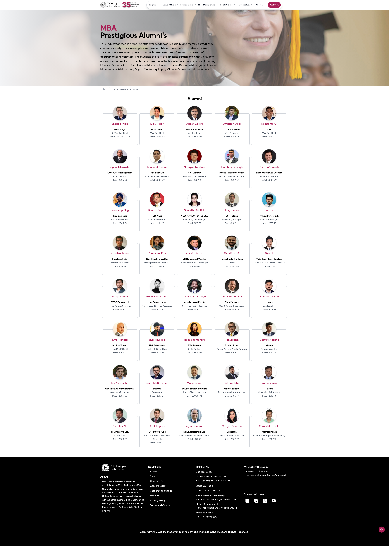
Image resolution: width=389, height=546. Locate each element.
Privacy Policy (157, 500)
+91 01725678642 (210, 507)
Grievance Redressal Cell (257, 470)
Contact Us (156, 481)
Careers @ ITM (158, 486)
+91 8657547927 (212, 490)
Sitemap (155, 495)
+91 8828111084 (209, 517)
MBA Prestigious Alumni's (126, 89)
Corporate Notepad (161, 490)
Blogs (153, 476)
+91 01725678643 (228, 507)
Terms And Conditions (162, 505)
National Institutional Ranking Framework (266, 475)
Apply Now (274, 4)
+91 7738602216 (228, 499)
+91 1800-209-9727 (220, 480)
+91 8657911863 (210, 499)
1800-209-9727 (218, 476)
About (153, 471)
